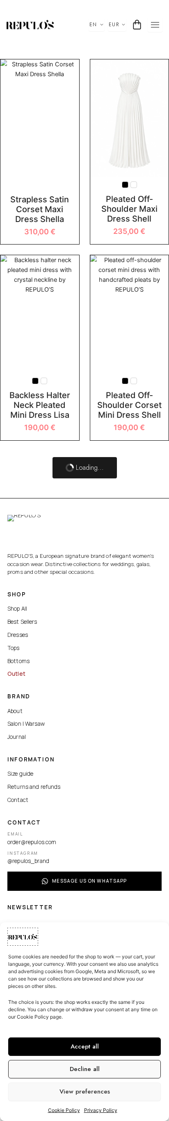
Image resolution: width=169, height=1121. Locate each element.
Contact (17, 800)
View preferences (84, 1091)
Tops (13, 648)
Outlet (16, 673)
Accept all (85, 1046)
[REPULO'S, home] (30, 24)
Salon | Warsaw (26, 723)
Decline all (85, 1068)
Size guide (20, 773)
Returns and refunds (34, 786)
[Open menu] (155, 24)
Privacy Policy (100, 1110)
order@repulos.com (31, 842)
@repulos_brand (28, 861)
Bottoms (18, 661)
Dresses (17, 635)
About (15, 711)
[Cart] (137, 24)
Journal (16, 737)
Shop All (17, 608)
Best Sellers (22, 621)
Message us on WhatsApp (89, 881)
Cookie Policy (64, 1110)
